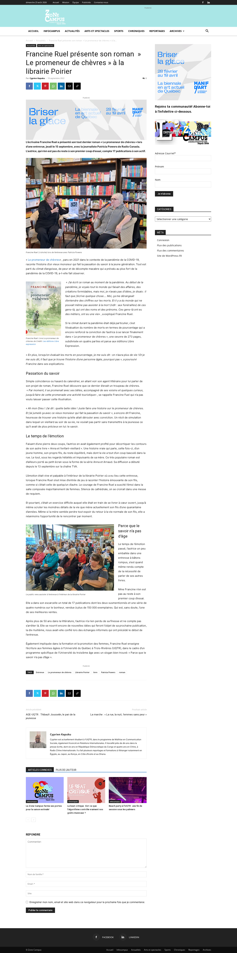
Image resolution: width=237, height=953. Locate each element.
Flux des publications (169, 245)
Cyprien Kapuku (37, 78)
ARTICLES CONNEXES (40, 770)
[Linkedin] (208, 2)
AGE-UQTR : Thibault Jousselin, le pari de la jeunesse (50, 716)
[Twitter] (37, 86)
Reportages (157, 31)
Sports (118, 31)
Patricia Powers (108, 672)
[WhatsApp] (53, 86)
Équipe (76, 2)
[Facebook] (202, 2)
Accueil (56, 2)
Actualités (72, 31)
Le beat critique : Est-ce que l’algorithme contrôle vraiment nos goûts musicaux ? (85, 809)
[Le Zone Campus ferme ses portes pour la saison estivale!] (45, 790)
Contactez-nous (101, 2)
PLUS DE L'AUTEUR (66, 770)
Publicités (86, 2)
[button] (207, 31)
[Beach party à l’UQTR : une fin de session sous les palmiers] (128, 790)
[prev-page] (28, 820)
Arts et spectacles (96, 31)
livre (95, 672)
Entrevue (40, 672)
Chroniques (136, 31)
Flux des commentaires (170, 250)
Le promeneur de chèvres (44, 259)
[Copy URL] (77, 86)
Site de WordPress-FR (169, 255)
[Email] (69, 86)
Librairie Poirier (82, 672)
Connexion (163, 240)
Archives (176, 31)
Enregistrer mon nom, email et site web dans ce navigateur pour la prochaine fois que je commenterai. (87, 902)
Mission (65, 2)
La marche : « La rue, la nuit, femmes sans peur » (118, 714)
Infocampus (52, 31)
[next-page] (33, 820)
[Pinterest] (45, 86)
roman (122, 672)
